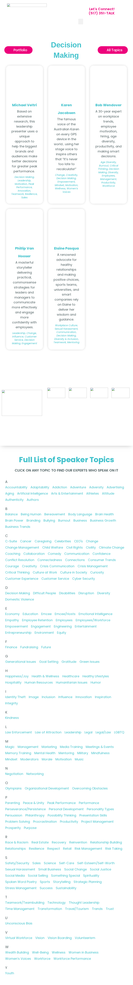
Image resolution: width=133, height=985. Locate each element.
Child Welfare (52, 547)
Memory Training (18, 753)
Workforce (42, 958)
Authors (33, 500)
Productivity (69, 821)
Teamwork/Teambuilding (24, 902)
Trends (97, 909)
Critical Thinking (17, 572)
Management (28, 747)
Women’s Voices (18, 958)
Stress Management (21, 888)
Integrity (11, 703)
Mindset (11, 759)
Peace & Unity (33, 803)
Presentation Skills (93, 815)
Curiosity (97, 572)
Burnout (64, 520)
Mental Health (44, 753)
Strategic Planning (88, 882)
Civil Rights (74, 547)
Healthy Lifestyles (95, 676)
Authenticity (14, 500)
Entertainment (86, 626)
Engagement (41, 626)
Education (30, 614)
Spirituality (91, 875)
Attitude (108, 493)
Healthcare (70, 676)
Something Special (65, 875)
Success (46, 888)
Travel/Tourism (77, 909)
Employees (64, 620)
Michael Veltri (24, 105)
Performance (89, 803)
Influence (65, 697)
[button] (80, 21)
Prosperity (13, 828)
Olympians (13, 788)
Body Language (80, 514)
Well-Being (40, 952)
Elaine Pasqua (66, 248)
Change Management (22, 547)
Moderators (29, 759)
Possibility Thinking (62, 815)
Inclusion (48, 697)
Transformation (50, 909)
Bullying (49, 520)
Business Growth (103, 520)
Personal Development (66, 809)
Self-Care (66, 863)
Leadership (73, 732)
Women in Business (84, 952)
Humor (96, 682)
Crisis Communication (57, 566)
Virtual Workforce (18, 938)
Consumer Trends (102, 560)
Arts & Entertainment (67, 493)
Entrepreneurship (18, 632)
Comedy (54, 554)
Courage (12, 566)
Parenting (12, 803)
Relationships (15, 848)
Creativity (29, 566)
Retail (67, 848)
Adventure (78, 487)
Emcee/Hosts (65, 614)
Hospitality (13, 682)
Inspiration (103, 697)
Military (82, 753)
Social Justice (100, 869)
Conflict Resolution (19, 560)
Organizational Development (47, 788)
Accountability (16, 487)
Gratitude (68, 661)
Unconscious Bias (18, 923)
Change (92, 541)
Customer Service (55, 578)
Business (80, 520)
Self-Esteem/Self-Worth (96, 863)
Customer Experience (21, 578)
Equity (61, 632)
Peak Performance (61, 803)
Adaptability (39, 487)
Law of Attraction (48, 732)
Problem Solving (17, 821)
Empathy (12, 620)
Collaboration (34, 554)
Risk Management (88, 848)
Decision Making (17, 593)
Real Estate (40, 842)
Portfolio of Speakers (60, 409)
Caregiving (43, 541)
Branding (33, 520)
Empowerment (16, 626)
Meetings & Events (100, 747)
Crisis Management (93, 566)
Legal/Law (103, 732)
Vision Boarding (60, 938)
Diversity (103, 593)
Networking (35, 774)
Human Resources (39, 682)
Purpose (30, 828)
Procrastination (45, 821)
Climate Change (111, 547)
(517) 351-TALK (102, 13)
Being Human (31, 514)
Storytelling (61, 882)
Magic (10, 747)
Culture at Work (45, 572)
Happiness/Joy (17, 676)
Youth (9, 973)
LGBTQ (119, 732)
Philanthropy (35, 815)
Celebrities (63, 541)
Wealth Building (17, 952)
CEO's (78, 541)
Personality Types (100, 809)
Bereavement (54, 514)
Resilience (36, 848)
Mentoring (66, 753)
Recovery (59, 842)
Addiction (59, 487)
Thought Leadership (84, 902)
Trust (110, 909)
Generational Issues (20, 661)
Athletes (92, 493)
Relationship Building (106, 842)
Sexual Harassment (20, 869)
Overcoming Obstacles (90, 788)
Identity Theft (15, 697)
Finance (11, 647)
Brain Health (104, 514)
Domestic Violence (19, 599)
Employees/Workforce (93, 620)
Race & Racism (16, 842)
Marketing (49, 747)
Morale (47, 759)
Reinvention (78, 842)
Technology (56, 902)
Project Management (97, 821)
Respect (53, 848)
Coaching (12, 554)
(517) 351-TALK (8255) (107, 409)
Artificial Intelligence (32, 493)
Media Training (71, 747)
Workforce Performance (72, 958)
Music (79, 759)
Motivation (63, 759)
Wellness (58, 952)
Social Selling (38, 875)
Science (50, 863)
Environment (44, 632)
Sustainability (66, 888)
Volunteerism (85, 938)
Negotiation (14, 774)
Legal (88, 732)
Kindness (12, 718)
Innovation (84, 697)
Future (46, 647)
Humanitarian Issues (71, 682)
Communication (76, 554)
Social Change (75, 869)
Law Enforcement (18, 732)
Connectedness (49, 560)
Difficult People (44, 593)
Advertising (115, 487)
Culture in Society (73, 572)
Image (34, 697)
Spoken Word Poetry (21, 882)
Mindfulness (100, 753)
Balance (11, 514)
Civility (91, 547)
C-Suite (11, 541)
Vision (40, 938)
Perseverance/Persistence (25, 809)
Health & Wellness (45, 676)
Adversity (96, 487)
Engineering (63, 626)
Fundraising (29, 647)
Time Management (19, 909)
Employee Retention (37, 620)
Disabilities (67, 593)
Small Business (49, 869)
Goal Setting (48, 661)
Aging (9, 493)
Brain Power (14, 520)
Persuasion (13, 815)
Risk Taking (113, 848)
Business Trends (17, 527)
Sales (36, 863)
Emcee (46, 614)
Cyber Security (83, 578)
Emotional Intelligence (95, 614)
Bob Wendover (108, 105)
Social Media (15, 875)
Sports (45, 882)
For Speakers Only (66, 418)
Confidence (101, 554)
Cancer (26, 541)
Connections (75, 560)
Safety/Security (17, 863)
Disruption (86, 593)
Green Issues (89, 661)
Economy (12, 614)
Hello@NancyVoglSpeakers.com (109, 420)
